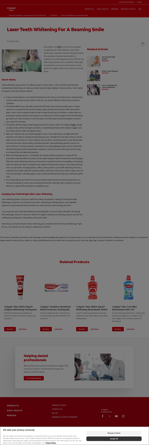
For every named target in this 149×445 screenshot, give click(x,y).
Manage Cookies (114, 433)
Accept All (114, 439)
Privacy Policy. (50, 443)
